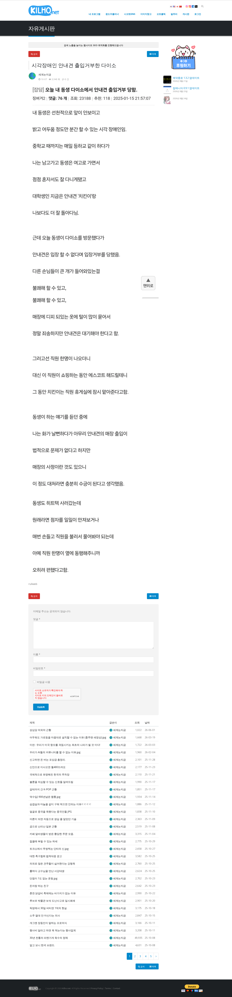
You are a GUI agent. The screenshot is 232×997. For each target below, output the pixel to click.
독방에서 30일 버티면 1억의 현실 (48, 908)
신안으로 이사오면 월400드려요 (47, 767)
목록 (154, 54)
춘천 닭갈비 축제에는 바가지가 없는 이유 (53, 893)
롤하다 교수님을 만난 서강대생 (47, 871)
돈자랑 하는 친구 (39, 886)
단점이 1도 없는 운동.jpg (43, 878)
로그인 (197, 13)
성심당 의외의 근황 (40, 730)
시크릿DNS (129, 13)
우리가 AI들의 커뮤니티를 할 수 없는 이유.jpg (55, 752)
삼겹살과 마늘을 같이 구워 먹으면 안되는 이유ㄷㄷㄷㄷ (61, 804)
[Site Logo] (43, 10)
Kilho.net (66, 988)
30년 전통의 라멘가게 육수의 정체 (49, 938)
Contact (116, 988)
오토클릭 (161, 13)
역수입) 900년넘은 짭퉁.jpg (45, 797)
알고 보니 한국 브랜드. (42, 945)
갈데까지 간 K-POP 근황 (43, 789)
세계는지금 (45, 74)
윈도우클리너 (112, 13)
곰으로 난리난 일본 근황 (43, 826)
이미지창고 (146, 13)
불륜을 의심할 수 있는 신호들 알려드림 (51, 782)
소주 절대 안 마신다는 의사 (45, 915)
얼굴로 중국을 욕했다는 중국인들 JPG (51, 811)
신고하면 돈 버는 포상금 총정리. (47, 759)
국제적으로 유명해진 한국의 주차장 (49, 774)
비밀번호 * (39, 668)
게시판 (186, 13)
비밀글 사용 (43, 682)
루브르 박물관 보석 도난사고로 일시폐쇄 (52, 900)
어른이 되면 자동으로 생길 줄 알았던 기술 (53, 819)
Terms (108, 988)
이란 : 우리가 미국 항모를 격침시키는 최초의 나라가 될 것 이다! (65, 745)
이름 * (36, 654)
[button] (202, 6)
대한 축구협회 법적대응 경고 (46, 856)
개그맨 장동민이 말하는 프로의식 (48, 923)
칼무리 (174, 13)
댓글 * (36, 619)
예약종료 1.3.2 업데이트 (186, 78)
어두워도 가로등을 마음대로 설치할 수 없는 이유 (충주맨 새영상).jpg (68, 737)
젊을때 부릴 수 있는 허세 (43, 841)
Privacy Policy (97, 988)
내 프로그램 (94, 13)
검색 (35, 54)
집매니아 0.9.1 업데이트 (186, 88)
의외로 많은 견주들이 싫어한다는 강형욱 (52, 863)
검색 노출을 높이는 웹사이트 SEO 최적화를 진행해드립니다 (93, 45)
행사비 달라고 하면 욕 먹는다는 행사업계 (53, 930)
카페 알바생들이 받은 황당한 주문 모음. (52, 834)
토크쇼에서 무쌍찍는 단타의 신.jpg (49, 848)
